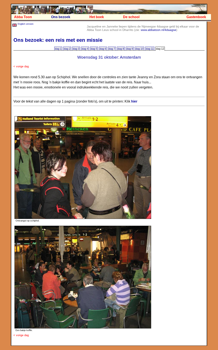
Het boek (96, 17)
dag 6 (103, 48)
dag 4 (85, 48)
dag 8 (121, 48)
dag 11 (150, 48)
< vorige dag (21, 66)
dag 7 (112, 48)
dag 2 (67, 48)
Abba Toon (23, 17)
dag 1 (58, 48)
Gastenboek (196, 17)
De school (131, 17)
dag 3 (76, 48)
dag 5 (94, 48)
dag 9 (129, 48)
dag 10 (139, 48)
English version (25, 24)
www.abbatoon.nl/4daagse (158, 30)
